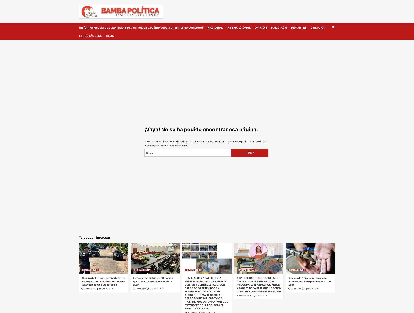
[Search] (333, 27)
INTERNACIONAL (239, 27)
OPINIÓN (261, 27)
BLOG (110, 36)
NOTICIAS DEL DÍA (90, 270)
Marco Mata (141, 289)
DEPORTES (299, 27)
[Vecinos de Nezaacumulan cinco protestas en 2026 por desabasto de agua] (310, 258)
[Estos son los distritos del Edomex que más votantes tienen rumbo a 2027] (155, 258)
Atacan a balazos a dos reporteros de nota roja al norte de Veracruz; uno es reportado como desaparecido (103, 281)
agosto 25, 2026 (106, 289)
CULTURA (317, 27)
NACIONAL (215, 27)
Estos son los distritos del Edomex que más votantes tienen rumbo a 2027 (153, 281)
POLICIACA (279, 27)
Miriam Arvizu (89, 289)
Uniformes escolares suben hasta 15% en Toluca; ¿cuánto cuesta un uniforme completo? (141, 27)
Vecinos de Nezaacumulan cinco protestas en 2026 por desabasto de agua (309, 281)
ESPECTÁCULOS (90, 36)
